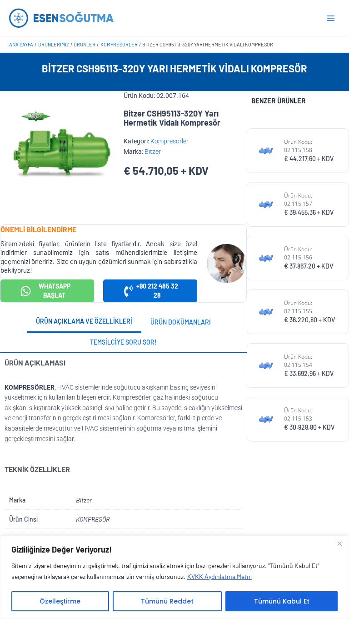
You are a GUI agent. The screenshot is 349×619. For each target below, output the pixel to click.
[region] (174, 577)
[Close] (339, 543)
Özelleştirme (60, 601)
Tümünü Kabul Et (281, 601)
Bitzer (153, 151)
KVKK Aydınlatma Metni (219, 576)
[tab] (84, 322)
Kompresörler (169, 141)
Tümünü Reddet (167, 601)
